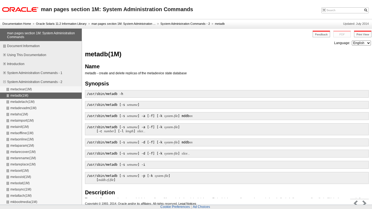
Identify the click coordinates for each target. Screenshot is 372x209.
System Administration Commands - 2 (185, 23)
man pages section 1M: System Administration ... (123, 23)
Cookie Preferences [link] (175, 207)
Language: (342, 43)
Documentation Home (16, 23)
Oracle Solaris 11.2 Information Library (61, 23)
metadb (220, 23)
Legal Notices (187, 203)
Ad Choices (201, 207)
